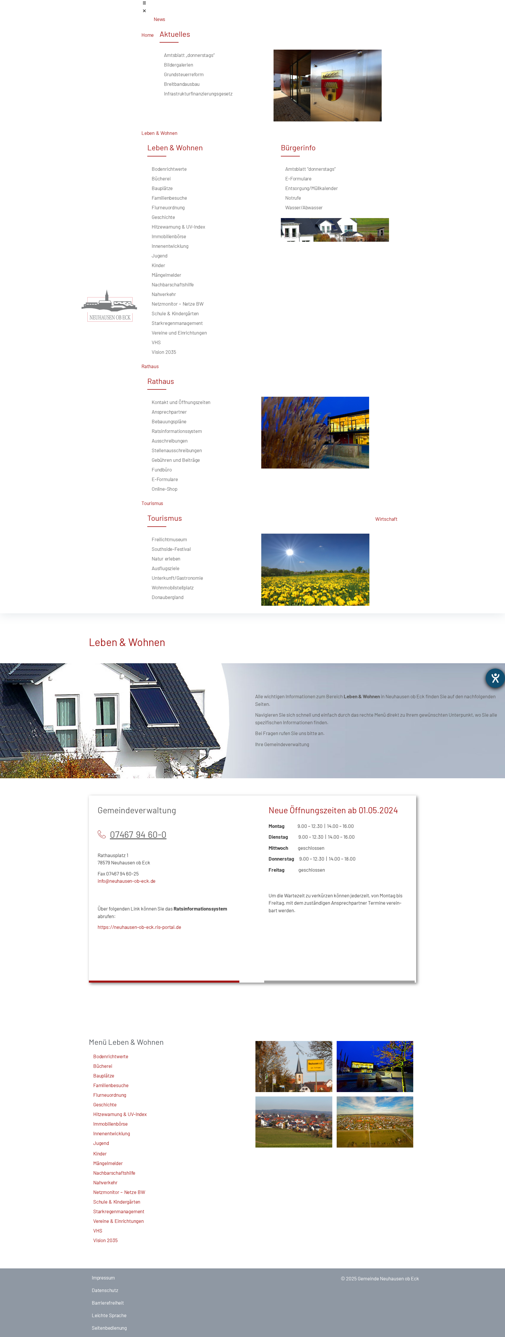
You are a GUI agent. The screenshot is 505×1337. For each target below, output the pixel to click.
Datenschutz (105, 1290)
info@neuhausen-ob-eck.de (126, 881)
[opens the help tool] (495, 678)
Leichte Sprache (109, 1315)
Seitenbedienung (109, 1328)
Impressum (103, 1277)
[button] (282, 7)
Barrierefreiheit (108, 1302)
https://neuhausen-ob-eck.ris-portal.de (139, 927)
